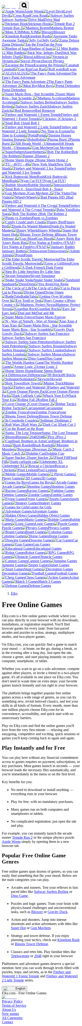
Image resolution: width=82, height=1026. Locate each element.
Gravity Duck (57, 912)
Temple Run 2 (22, 837)
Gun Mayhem (41, 928)
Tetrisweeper (20, 956)
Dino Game (19, 896)
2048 (37, 956)
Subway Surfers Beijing (51, 892)
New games (10, 1014)
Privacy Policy (12, 1001)
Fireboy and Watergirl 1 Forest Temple (36, 974)
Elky (14, 593)
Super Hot (18, 928)
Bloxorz (37, 912)
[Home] (11, 7)
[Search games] (24, 5)
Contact (7, 1022)
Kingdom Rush (68, 940)
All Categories (12, 1018)
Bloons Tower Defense (31, 944)
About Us (9, 1010)
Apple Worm (11, 842)
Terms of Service (14, 1005)
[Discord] (9, 997)
